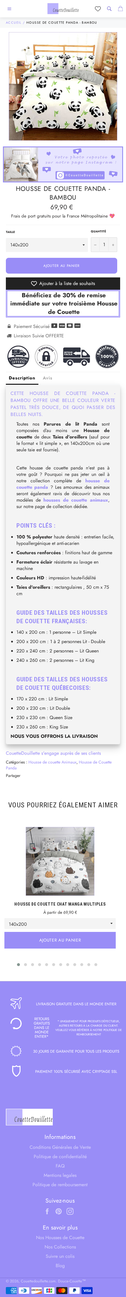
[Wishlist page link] (98, 9)
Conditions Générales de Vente (60, 1147)
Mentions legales (60, 1175)
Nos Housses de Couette (60, 1237)
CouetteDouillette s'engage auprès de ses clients (53, 753)
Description (22, 378)
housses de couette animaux (75, 500)
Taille (10, 232)
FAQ (60, 1166)
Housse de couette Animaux (52, 762)
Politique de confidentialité (60, 1156)
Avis (47, 378)
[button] (18, 965)
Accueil (14, 22)
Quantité (98, 231)
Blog (60, 1265)
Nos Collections (60, 1247)
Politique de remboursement (60, 1184)
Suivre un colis (60, 1256)
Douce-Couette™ (72, 1281)
